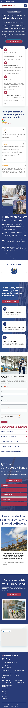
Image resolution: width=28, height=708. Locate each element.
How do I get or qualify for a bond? (10, 441)
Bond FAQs (4, 693)
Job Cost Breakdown (6, 679)
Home (16, 670)
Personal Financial (6, 677)
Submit (4, 421)
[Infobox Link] (14, 312)
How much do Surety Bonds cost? (10, 446)
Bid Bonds (5, 485)
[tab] (14, 432)
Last (2, 396)
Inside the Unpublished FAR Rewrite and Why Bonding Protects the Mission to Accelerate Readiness (13, 555)
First (2, 391)
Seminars (4, 688)
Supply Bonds (6, 499)
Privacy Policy (5, 703)
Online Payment (10, 1)
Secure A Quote (5, 686)
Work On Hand (5, 674)
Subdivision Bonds (7, 494)
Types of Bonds (18, 677)
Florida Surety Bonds (19, 667)
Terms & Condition (14, 703)
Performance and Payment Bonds (11, 490)
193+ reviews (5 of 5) (6, 123)
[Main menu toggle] (25, 5)
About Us (17, 672)
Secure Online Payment (7, 670)
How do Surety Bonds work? (9, 436)
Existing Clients (5, 667)
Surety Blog (4, 690)
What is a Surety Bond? (7, 431)
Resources (3, 1)
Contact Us (17, 674)
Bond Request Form (6, 672)
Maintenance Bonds (8, 504)
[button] (1, 272)
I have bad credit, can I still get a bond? (12, 451)
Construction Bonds (19, 679)
